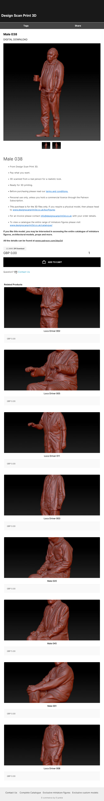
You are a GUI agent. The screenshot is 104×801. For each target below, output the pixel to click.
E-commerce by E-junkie (52, 798)
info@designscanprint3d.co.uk (56, 216)
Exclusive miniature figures (56, 792)
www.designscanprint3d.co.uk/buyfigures (34, 209)
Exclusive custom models (85, 792)
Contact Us (24, 271)
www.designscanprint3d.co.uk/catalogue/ (31, 225)
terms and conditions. (57, 191)
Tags (26, 25)
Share (78, 25)
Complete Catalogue (30, 792)
